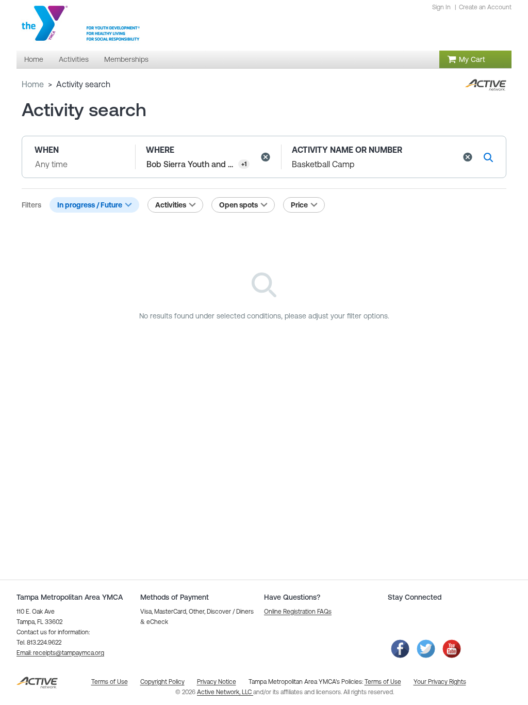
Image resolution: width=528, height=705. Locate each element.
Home (33, 84)
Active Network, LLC (225, 692)
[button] (265, 157)
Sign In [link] (441, 7)
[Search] (488, 157)
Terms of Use (383, 681)
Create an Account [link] (485, 7)
